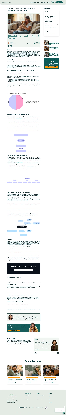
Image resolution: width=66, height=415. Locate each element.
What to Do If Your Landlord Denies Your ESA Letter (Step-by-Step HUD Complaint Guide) (54, 54)
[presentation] (46, 42)
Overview (46, 11)
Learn (49, 399)
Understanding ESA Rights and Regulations (14, 377)
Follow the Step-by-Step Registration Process (49, 21)
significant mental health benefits (26, 76)
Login (53, 2)
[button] (35, 2)
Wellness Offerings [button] (28, 393)
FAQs (49, 396)
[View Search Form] (63, 2)
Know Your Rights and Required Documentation (50, 28)
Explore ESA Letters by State (40, 395)
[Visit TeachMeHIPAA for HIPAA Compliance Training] (46, 407)
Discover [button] (38, 393)
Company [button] (50, 393)
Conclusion (47, 31)
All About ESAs (27, 395)
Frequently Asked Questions (50, 33)
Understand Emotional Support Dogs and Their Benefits (50, 17)
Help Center (50, 402)
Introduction (47, 13)
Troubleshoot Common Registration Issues (49, 24)
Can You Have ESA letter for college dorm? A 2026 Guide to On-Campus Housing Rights (54, 48)
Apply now (59, 2)
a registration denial (20, 162)
